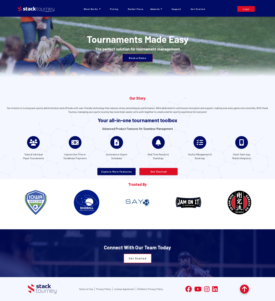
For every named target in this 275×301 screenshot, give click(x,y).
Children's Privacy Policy (150, 288)
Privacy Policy (103, 288)
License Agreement (124, 288)
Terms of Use (86, 288)
